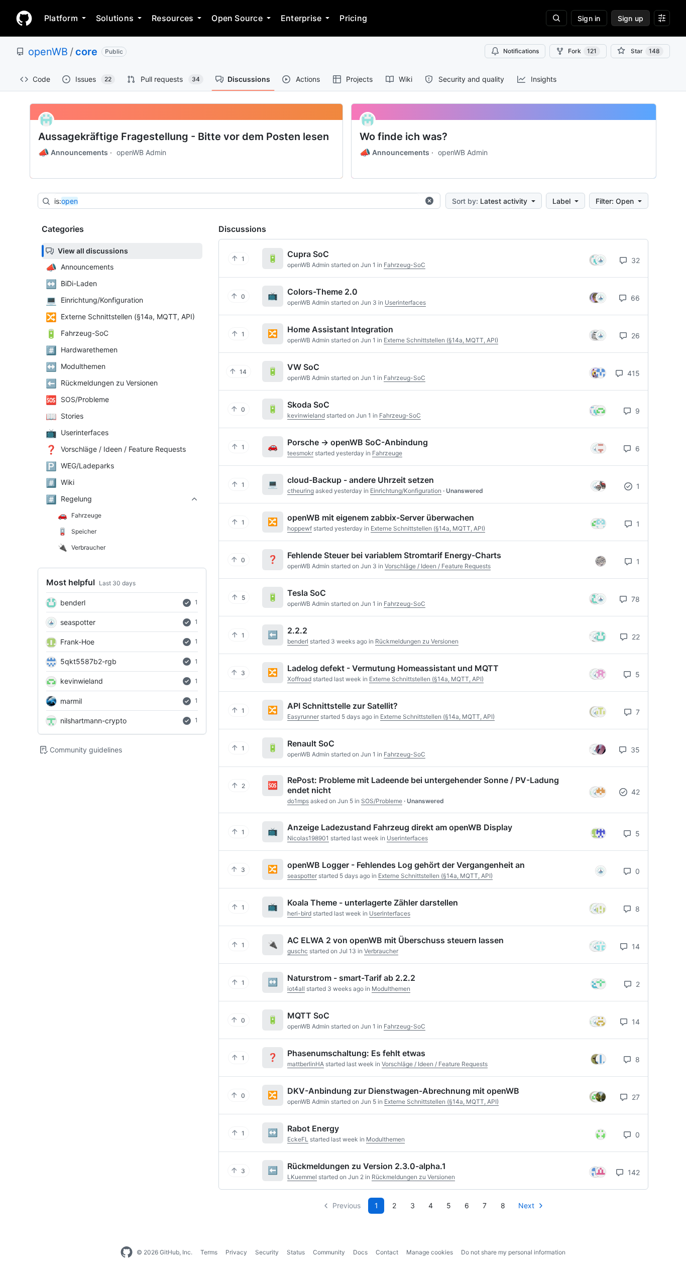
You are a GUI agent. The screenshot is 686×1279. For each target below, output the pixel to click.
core (86, 52)
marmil (71, 701)
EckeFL (297, 1139)
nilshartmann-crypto (93, 720)
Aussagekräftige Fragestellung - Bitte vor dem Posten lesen (183, 137)
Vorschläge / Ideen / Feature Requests (438, 566)
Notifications (521, 51)
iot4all (296, 988)
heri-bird (299, 913)
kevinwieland (81, 681)
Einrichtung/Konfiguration (405, 490)
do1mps (298, 801)
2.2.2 (297, 630)
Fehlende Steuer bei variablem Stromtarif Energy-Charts (394, 555)
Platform (61, 18)
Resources (172, 18)
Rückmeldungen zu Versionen (417, 641)
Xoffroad (299, 679)
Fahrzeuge (387, 453)
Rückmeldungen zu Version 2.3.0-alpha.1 (366, 1166)
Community (329, 1252)
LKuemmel (302, 1177)
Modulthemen (391, 988)
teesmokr (300, 453)
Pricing (353, 18)
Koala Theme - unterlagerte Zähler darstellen (372, 903)
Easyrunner (303, 716)
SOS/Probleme (381, 801)
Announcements (73, 153)
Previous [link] (346, 1205)
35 (634, 749)
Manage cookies (429, 1252)
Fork (582, 51)
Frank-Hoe (77, 641)
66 (634, 298)
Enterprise (301, 18)
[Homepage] (24, 18)
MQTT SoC (308, 1015)
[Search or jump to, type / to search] (556, 18)
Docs (360, 1252)
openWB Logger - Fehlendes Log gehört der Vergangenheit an (406, 865)
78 (634, 599)
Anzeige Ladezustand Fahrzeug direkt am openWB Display (399, 827)
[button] (429, 201)
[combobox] (236, 201)
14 (635, 946)
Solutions (115, 18)
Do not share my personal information (513, 1252)
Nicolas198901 (308, 838)
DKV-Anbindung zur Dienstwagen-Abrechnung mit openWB (403, 1091)
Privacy (236, 1252)
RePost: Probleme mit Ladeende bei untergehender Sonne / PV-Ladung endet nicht (423, 785)
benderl (72, 602)
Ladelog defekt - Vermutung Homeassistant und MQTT (393, 668)
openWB (48, 52)
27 (635, 1097)
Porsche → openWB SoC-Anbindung (357, 442)
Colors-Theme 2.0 (322, 292)
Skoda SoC (308, 405)
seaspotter (77, 622)
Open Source (237, 18)
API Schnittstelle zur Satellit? (342, 706)
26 (634, 335)
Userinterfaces (405, 302)
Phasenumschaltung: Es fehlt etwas (356, 1053)
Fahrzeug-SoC (404, 265)
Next (526, 1205)
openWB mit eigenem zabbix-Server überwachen (380, 518)
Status (296, 1252)
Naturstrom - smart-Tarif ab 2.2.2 (351, 978)
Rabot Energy (313, 1128)
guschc (297, 951)
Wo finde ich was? (403, 137)
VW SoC (303, 367)
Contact (387, 1252)
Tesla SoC (306, 593)
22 (635, 636)
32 (634, 260)
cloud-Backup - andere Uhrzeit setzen (360, 480)
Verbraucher (381, 951)
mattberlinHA (305, 1064)
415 (632, 373)
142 (633, 1172)
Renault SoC (310, 743)
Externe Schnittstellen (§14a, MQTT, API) (441, 340)
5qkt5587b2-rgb (88, 661)
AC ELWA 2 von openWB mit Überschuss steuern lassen (395, 940)
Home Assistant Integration (340, 329)
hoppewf (299, 528)
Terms (208, 1252)
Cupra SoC (308, 254)
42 (634, 792)
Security (267, 1252)
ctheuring (300, 490)
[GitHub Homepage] (127, 1252)
